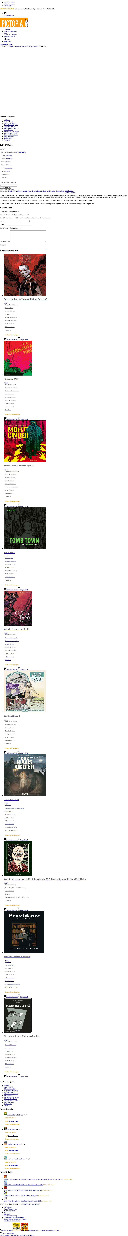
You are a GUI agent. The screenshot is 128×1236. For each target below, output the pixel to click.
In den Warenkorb (5, 187)
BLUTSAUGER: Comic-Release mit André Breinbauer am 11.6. (23, 1190)
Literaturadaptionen (9, 126)
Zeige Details (24, 339)
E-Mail (2, 224)
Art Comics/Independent (11, 128)
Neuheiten (7, 120)
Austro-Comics (8, 130)
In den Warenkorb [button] (12, 339)
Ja (6, 177)
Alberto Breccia (9, 158)
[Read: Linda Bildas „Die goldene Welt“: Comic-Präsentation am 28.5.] (5, 1199)
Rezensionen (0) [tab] (70, 192)
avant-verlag (9, 155)
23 (7, 171)
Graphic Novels (8, 121)
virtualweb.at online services (31, 1204)
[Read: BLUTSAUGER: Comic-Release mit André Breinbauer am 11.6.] (5, 1188)
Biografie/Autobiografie (11, 125)
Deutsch (8, 161)
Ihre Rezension (5, 242)
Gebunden (8, 165)
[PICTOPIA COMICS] (14, 26)
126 (10, 174)
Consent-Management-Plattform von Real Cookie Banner (17, 1235)
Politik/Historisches (9, 123)
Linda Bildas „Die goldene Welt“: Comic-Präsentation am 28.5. (22, 1201)
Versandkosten (21, 152)
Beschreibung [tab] (69, 191)
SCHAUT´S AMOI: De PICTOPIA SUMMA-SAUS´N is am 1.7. (23, 1185)
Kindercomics (8, 138)
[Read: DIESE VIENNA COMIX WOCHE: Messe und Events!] (5, 1194)
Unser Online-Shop (6, 44)
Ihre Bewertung (5, 228)
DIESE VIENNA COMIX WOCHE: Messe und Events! (21, 1195)
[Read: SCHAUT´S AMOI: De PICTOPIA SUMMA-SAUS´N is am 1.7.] (5, 1183)
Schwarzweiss (8, 168)
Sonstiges (6, 140)
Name (2, 221)
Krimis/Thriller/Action (10, 133)
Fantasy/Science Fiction (11, 135)
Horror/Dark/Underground (11, 131)
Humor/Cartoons (9, 136)
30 (9, 171)
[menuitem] (66, 30)
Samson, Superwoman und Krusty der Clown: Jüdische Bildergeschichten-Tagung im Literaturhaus (33, 1179)
